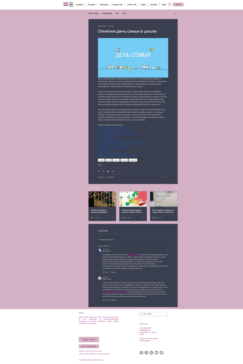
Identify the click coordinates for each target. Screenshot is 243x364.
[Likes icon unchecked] (104, 272)
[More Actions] (167, 250)
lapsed (101, 160)
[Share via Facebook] (99, 171)
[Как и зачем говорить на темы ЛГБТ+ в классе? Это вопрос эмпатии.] (164, 199)
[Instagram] (146, 353)
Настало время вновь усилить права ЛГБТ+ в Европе (132, 211)
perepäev (133, 160)
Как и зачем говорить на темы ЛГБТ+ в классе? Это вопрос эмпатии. (163, 211)
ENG (124, 13)
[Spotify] (161, 353)
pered (108, 160)
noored (116, 160)
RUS (117, 13)
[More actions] (167, 26)
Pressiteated (107, 13)
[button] (169, 4)
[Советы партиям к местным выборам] (102, 199)
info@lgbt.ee (145, 330)
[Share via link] (113, 171)
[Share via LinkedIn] (108, 171)
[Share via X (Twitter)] (103, 171)
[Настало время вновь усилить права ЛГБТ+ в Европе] (133, 199)
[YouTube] (156, 353)
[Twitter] (151, 353)
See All (175, 188)
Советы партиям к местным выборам (99, 211)
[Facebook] (141, 353)
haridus (124, 160)
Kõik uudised (93, 13)
